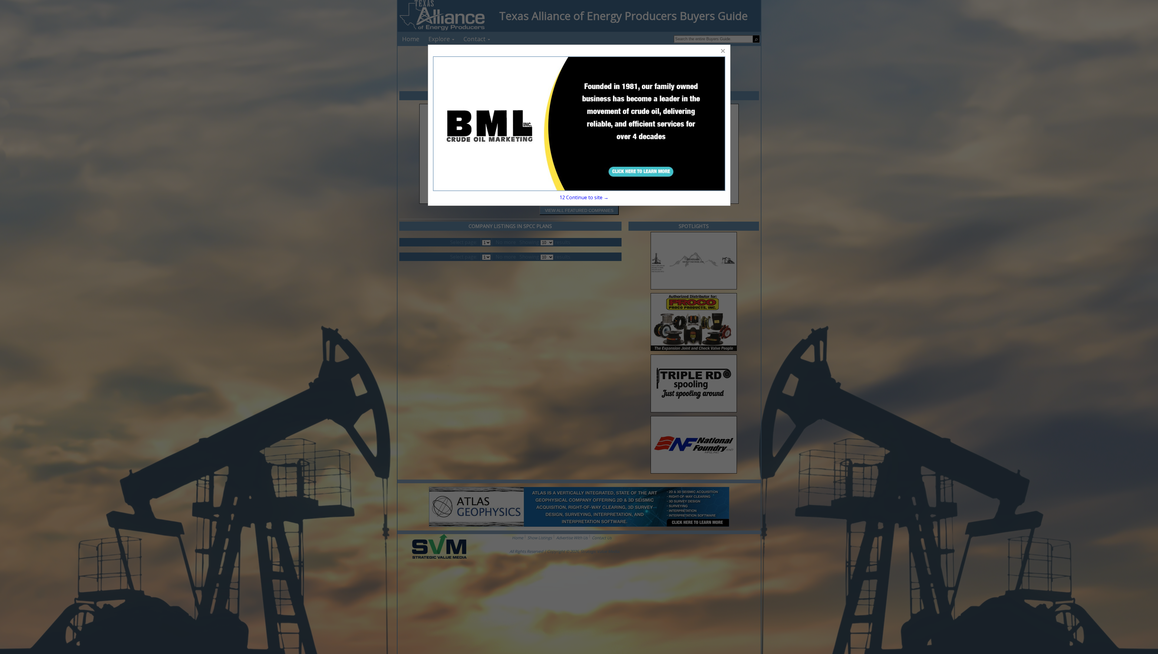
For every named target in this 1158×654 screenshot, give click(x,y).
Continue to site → (584, 197)
